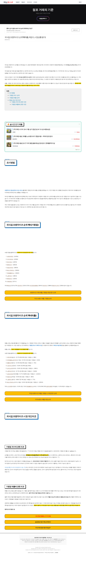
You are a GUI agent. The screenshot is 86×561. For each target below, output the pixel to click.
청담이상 (9, 376)
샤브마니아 (10, 365)
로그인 (80, 2)
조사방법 (12, 93)
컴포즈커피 (10, 267)
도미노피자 (10, 368)
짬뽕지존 (9, 363)
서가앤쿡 (9, 386)
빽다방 (9, 285)
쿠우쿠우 (9, 357)
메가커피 (9, 262)
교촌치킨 (9, 276)
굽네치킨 (20, 285)
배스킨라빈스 (10, 382)
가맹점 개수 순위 (14, 95)
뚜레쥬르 (9, 281)
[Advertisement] (43, 53)
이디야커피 (10, 259)
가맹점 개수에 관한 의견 (18, 102)
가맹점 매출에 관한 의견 (18, 104)
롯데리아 (9, 278)
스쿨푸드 (9, 379)
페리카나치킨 (56, 285)
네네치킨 (45, 285)
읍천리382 (49, 386)
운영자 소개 (30, 552)
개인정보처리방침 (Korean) (38, 552)
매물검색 (23, 2)
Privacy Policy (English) (49, 552)
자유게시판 (29, 2)
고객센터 (35, 2)
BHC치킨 (9, 264)
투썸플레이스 (10, 273)
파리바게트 (10, 256)
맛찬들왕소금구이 (12, 360)
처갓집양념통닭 (34, 285)
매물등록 (18, 2)
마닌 (8, 2)
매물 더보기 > (77, 149)
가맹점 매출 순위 (14, 98)
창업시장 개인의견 (15, 100)
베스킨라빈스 (10, 270)
